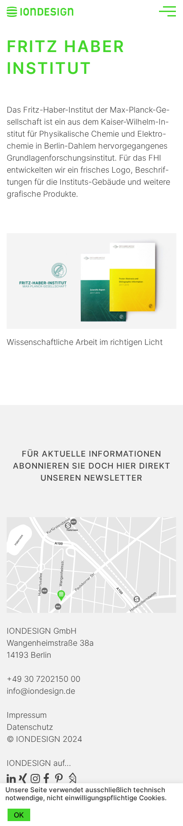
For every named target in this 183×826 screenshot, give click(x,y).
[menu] (167, 11)
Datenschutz (30, 727)
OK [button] (19, 814)
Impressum (27, 715)
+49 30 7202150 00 (43, 679)
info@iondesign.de (41, 691)
